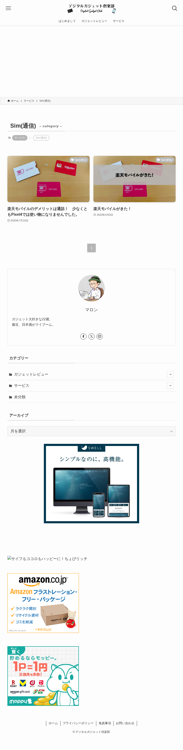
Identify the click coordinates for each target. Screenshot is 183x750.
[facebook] (83, 336)
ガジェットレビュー (31, 374)
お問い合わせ (125, 723)
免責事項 (105, 723)
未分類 (19, 397)
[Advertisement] (91, 61)
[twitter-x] (91, 336)
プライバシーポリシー (78, 723)
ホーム (53, 723)
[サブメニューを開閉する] (170, 374)
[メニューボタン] (8, 8)
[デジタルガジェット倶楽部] (91, 8)
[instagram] (100, 336)
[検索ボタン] (174, 8)
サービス (20, 137)
